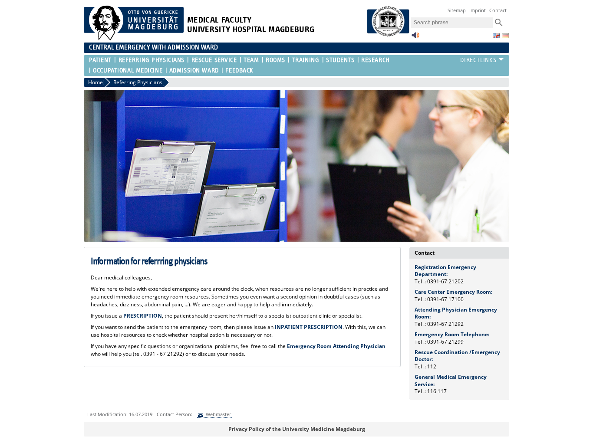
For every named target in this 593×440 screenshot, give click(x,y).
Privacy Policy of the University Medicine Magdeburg (296, 429)
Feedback (239, 70)
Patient (100, 60)
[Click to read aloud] (415, 37)
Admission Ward (194, 70)
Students (340, 60)
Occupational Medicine (127, 70)
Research (375, 60)
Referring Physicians (151, 60)
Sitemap (457, 10)
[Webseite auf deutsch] (505, 36)
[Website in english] (496, 36)
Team (251, 60)
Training (305, 60)
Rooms (275, 60)
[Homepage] (134, 38)
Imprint (477, 10)
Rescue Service (214, 60)
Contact (498, 10)
